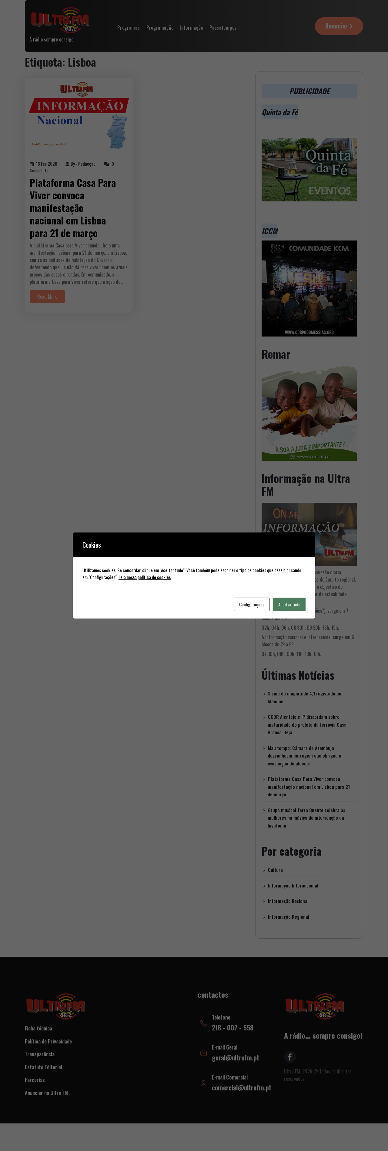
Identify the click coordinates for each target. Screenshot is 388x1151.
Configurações (251, 604)
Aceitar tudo (289, 604)
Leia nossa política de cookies (145, 577)
